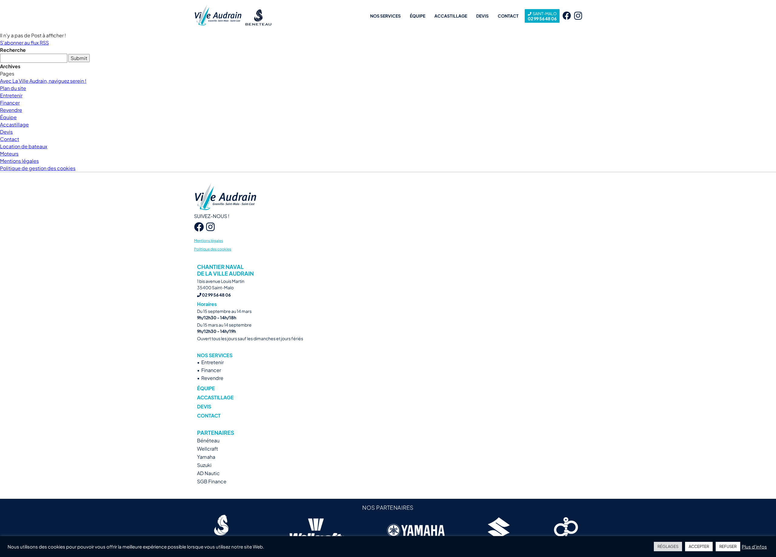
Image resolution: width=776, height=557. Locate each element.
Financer (10, 102)
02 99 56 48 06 (542, 16)
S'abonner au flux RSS (24, 42)
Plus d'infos (754, 546)
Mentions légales (19, 161)
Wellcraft (207, 448)
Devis (482, 15)
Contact (508, 15)
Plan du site (13, 88)
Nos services (385, 15)
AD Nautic (208, 473)
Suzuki (204, 465)
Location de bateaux (23, 146)
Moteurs (9, 153)
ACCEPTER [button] (699, 546)
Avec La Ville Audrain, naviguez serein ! (43, 81)
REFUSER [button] (728, 546)
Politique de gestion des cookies (37, 168)
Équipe (417, 15)
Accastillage (450, 15)
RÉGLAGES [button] (667, 546)
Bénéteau (208, 440)
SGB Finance (211, 481)
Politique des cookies (212, 249)
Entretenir (11, 95)
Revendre (11, 110)
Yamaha (206, 457)
